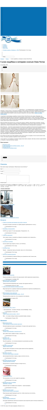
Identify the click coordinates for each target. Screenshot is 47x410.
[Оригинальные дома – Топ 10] (6, 306)
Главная (4, 44)
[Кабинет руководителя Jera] (6, 274)
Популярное (5, 264)
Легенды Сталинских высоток (9, 254)
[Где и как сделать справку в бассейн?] (7, 352)
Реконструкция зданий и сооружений (11, 391)
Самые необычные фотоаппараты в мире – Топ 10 (13, 294)
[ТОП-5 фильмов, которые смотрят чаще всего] (7, 322)
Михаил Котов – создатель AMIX (7, 204)
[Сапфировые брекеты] (6, 375)
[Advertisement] (22, 3)
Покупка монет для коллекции (9, 281)
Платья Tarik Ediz (6, 146)
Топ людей (5, 7)
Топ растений (6, 10)
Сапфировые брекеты (7, 376)
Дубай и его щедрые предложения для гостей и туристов (15, 222)
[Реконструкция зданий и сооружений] (8, 389)
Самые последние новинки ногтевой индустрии (13, 286)
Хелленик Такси (6, 247)
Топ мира (5, 13)
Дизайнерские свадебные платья (10, 147)
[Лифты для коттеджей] (8, 345)
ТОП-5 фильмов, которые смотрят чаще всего (12, 324)
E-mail (2, 171)
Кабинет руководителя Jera (8, 275)
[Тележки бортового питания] (9, 360)
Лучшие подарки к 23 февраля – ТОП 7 (11, 50)
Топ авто (5, 17)
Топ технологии (6, 16)
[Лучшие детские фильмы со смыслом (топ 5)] (6, 330)
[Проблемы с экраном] (9, 382)
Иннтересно (3, 320)
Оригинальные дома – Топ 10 (9, 307)
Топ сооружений (6, 14)
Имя (1, 168)
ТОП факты (5, 262)
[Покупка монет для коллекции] (10, 280)
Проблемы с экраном (7, 383)
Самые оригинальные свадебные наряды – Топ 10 (13, 145)
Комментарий (3, 182)
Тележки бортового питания (9, 361)
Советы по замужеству (7, 235)
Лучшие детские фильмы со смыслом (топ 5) (12, 331)
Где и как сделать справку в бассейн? (10, 353)
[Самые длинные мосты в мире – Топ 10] (5, 312)
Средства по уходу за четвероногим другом (9, 217)
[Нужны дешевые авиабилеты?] (6, 397)
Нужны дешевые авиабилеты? (9, 398)
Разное (4, 19)
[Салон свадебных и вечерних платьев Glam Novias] (9, 109)
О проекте (5, 45)
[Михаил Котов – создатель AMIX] (6, 203)
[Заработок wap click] (6, 337)
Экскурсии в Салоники (8, 241)
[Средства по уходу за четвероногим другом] (6, 216)
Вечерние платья (6, 144)
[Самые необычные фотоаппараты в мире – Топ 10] (10, 292)
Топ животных (6, 9)
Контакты (5, 46)
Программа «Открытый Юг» (9, 228)
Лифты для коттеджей (7, 346)
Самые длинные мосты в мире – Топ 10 (11, 313)
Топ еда (4, 8)
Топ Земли (5, 11)
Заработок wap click (7, 338)
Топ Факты (5, 18)
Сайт (1, 173)
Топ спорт (5, 15)
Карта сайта (5, 47)
